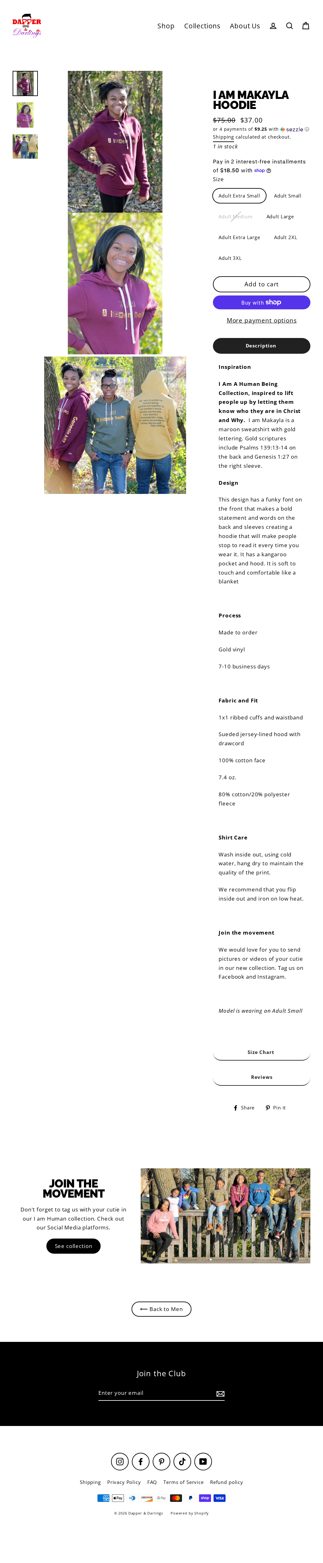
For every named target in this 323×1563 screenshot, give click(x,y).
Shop (165, 25)
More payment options (262, 320)
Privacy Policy (124, 1482)
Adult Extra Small (239, 195)
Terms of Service (183, 1482)
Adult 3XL (230, 258)
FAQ (152, 1482)
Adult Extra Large (239, 237)
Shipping (223, 137)
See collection (73, 1246)
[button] (261, 129)
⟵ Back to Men (161, 1309)
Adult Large (280, 216)
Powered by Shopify (190, 1513)
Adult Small (288, 195)
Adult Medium (235, 216)
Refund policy (226, 1482)
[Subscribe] (219, 1393)
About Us (245, 25)
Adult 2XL (285, 237)
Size (218, 179)
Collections (202, 25)
